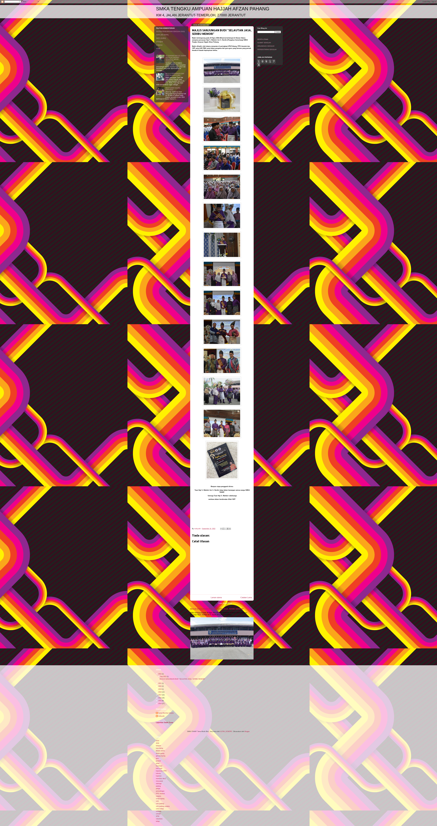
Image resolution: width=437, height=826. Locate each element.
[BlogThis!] (223, 529)
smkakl (158, 814)
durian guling (160, 753)
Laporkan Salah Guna (164, 722)
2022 (160, 674)
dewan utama (160, 751)
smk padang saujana (163, 806)
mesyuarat (159, 781)
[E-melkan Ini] (221, 529)
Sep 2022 (163, 676)
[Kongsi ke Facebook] (228, 529)
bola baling (159, 748)
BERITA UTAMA (262, 39)
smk (157, 801)
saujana (158, 796)
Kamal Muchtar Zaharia (166, 713)
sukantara (159, 819)
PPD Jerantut (160, 793)
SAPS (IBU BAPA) (162, 35)
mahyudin (161, 716)
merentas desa (161, 778)
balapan (158, 746)
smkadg (158, 811)
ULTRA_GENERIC (226, 731)
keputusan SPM (161, 771)
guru (157, 758)
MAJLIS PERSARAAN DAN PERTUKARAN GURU (174, 74)
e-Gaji (158, 48)
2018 (160, 692)
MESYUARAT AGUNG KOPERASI (172, 89)
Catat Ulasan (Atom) (225, 603)
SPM (157, 816)
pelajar (158, 788)
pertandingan (160, 791)
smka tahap (160, 809)
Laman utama (216, 597)
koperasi (158, 776)
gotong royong (160, 756)
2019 (160, 689)
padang (158, 786)
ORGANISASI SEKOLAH (265, 46)
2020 (160, 686)
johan (157, 763)
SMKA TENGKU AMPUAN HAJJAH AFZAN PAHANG (212, 8)
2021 (160, 683)
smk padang (160, 803)
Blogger (247, 731)
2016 (160, 698)
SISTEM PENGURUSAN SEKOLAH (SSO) (170, 31)
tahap (158, 821)
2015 (160, 701)
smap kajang (160, 798)
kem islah (159, 768)
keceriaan (159, 766)
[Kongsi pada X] (225, 529)
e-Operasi (159, 45)
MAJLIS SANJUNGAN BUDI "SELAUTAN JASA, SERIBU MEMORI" (217, 609)
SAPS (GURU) (161, 38)
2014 (160, 703)
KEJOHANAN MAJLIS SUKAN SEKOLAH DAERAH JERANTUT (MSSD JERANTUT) (175, 58)
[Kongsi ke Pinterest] (230, 529)
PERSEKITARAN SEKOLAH (266, 49)
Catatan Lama (246, 597)
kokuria (158, 773)
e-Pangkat (159, 42)
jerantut (158, 761)
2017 (160, 695)
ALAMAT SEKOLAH (264, 43)
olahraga (158, 783)
